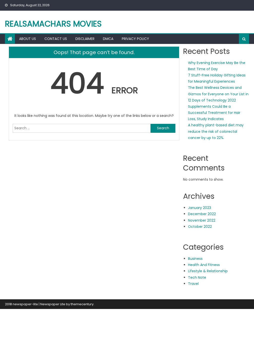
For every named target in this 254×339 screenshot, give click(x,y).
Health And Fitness (204, 264)
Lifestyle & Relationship (208, 271)
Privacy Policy (135, 38)
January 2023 (199, 207)
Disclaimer (85, 38)
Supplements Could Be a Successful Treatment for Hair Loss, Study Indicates (214, 112)
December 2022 (202, 213)
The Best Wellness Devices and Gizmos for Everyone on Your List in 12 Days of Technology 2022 (218, 93)
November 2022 (201, 220)
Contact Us (55, 38)
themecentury (82, 304)
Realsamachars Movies (53, 23)
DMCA (108, 38)
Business (195, 258)
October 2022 (200, 226)
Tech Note (197, 277)
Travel (193, 283)
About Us (27, 38)
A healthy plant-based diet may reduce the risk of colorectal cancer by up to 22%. (216, 131)
